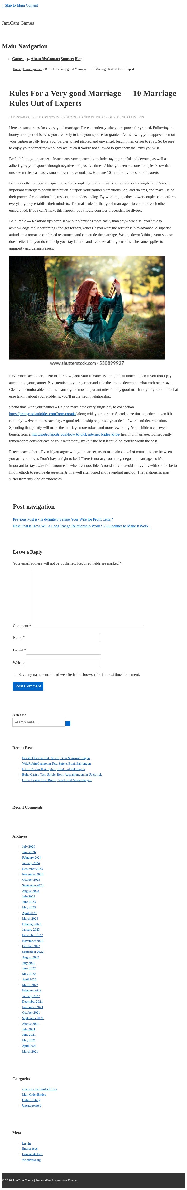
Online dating (31, 1100)
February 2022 (31, 990)
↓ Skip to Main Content (20, 5)
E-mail (18, 650)
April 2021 (29, 1046)
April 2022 (29, 979)
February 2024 (31, 857)
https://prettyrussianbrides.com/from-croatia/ (42, 414)
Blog (78, 59)
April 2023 (29, 913)
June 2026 (29, 852)
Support (67, 59)
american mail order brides (39, 1089)
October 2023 (31, 879)
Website (19, 663)
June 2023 (29, 902)
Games (17, 59)
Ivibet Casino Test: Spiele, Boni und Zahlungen (53, 769)
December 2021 (32, 1001)
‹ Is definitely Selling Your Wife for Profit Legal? (63, 519)
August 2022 (30, 957)
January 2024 (31, 863)
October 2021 (31, 1012)
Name (17, 637)
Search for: (19, 715)
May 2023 (29, 907)
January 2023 (31, 929)
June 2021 (29, 1034)
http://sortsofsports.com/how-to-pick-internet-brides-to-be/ (76, 434)
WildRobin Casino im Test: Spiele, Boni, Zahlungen (56, 763)
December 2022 (32, 935)
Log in (26, 1143)
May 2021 (29, 1040)
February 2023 (31, 924)
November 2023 (32, 874)
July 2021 (28, 1029)
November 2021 (32, 1007)
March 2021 (30, 1051)
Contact (53, 59)
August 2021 (30, 1023)
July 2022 (28, 963)
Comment (22, 626)
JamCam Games (18, 23)
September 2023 (33, 885)
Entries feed (30, 1148)
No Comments (133, 117)
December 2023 (32, 868)
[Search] (67, 723)
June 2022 (29, 968)
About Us (39, 59)
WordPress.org (31, 1160)
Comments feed (32, 1154)
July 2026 (28, 846)
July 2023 (28, 896)
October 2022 (31, 946)
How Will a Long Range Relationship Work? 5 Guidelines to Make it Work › (81, 526)
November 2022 (32, 941)
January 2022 (31, 996)
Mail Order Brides (34, 1094)
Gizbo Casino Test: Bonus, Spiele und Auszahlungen (57, 780)
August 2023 (30, 891)
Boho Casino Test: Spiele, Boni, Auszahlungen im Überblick (62, 774)
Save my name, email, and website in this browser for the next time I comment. (79, 674)
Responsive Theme (64, 1180)
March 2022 (30, 985)
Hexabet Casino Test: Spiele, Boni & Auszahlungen (56, 758)
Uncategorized (107, 117)
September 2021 (33, 1018)
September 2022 (33, 951)
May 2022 (29, 974)
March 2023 (30, 918)
